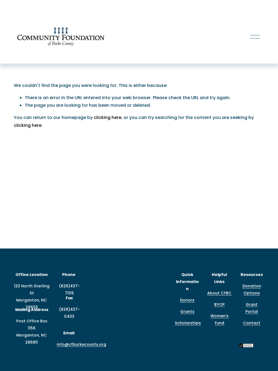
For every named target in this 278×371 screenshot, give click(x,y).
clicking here (107, 117)
